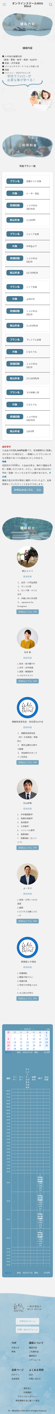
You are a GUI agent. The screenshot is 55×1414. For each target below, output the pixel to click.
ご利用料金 (34, 1351)
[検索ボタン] (50, 4)
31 (34, 1048)
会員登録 (15, 1378)
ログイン (15, 1374)
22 (21, 1045)
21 (15, 1045)
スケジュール (35, 1359)
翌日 (36, 1052)
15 (21, 1042)
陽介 (40, 1078)
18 (40, 1042)
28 (15, 1048)
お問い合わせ (35, 1378)
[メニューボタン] (4, 4)
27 (8, 1048)
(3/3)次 (47, 1052)
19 (46, 1042)
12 (46, 1038)
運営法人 (27, 1388)
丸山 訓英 (46, 1078)
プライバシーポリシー (27, 1396)
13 (8, 1042)
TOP (13, 1343)
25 (40, 1045)
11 (40, 1038)
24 (34, 1045)
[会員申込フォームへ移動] (27, 490)
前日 (19, 1052)
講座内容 (33, 1347)
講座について (36, 1343)
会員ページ (17, 1370)
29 (21, 1048)
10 (34, 1038)
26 (46, 1045)
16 (27, 1042)
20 (8, 1045)
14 (15, 1042)
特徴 (13, 1351)
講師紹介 (33, 1355)
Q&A (31, 1374)
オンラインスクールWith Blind (27, 4)
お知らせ (15, 1347)
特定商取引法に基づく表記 (27, 1400)
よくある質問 (36, 1370)
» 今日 (48, 1029)
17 (34, 1042)
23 (27, 1045)
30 (27, 1048)
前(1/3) (8, 1052)
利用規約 (27, 1392)
